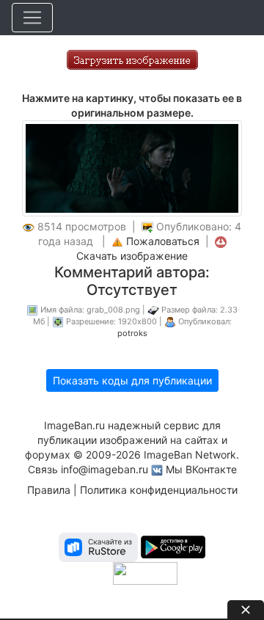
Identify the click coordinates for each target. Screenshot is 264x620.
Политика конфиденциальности (159, 490)
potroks (132, 333)
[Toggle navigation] (32, 17)
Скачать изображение (132, 255)
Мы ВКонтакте (201, 469)
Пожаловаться (162, 241)
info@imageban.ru (104, 469)
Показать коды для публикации (132, 380)
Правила (48, 490)
